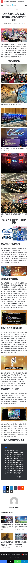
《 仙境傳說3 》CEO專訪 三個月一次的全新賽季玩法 (21, 526)
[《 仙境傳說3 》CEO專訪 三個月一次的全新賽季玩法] (21, 519)
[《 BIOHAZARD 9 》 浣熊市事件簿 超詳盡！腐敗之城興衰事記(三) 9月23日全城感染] (7, 536)
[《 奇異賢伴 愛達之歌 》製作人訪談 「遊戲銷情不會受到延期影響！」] (21, 536)
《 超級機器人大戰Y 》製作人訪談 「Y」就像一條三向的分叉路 (7, 526)
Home (12, 9)
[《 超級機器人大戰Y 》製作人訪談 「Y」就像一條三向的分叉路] (7, 519)
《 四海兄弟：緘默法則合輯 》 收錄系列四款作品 (15, 1)
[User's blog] (10, 5)
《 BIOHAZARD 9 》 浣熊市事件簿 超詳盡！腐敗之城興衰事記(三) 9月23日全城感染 (7, 543)
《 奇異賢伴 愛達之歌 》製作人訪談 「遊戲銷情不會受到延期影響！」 (21, 543)
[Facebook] (4, 488)
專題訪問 (16, 9)
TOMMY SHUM (7, 23)
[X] (7, 488)
